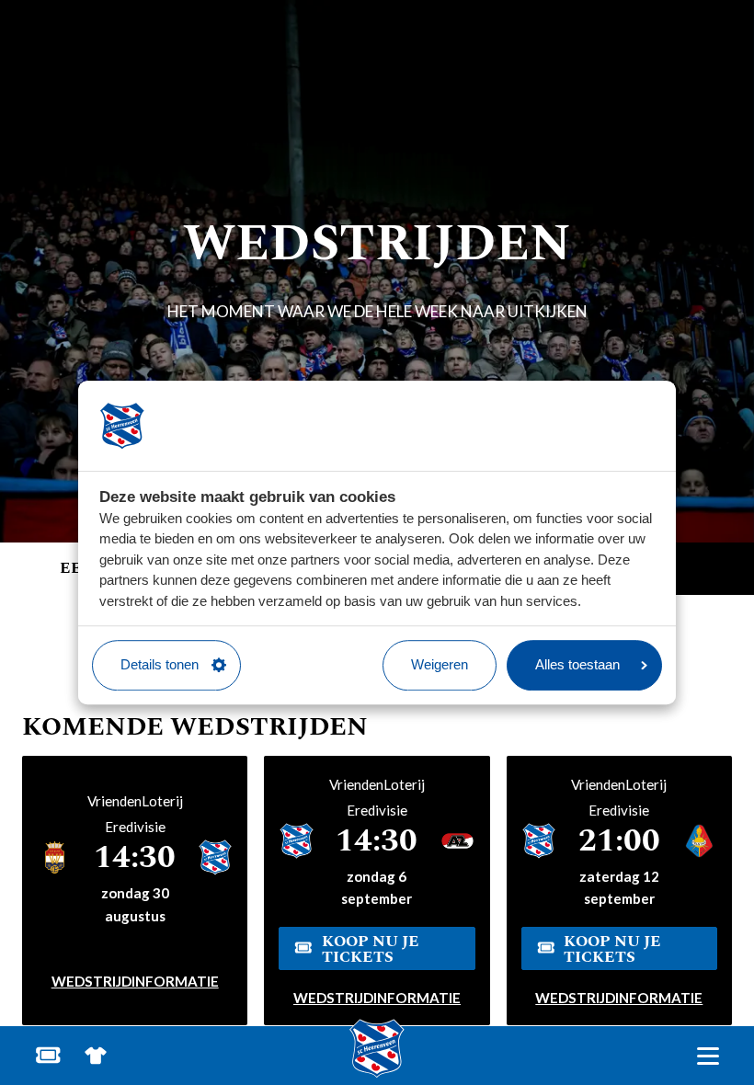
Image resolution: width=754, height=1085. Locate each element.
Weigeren (439, 664)
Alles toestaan (577, 664)
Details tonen (159, 664)
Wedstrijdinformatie (135, 981)
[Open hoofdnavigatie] (707, 1056)
